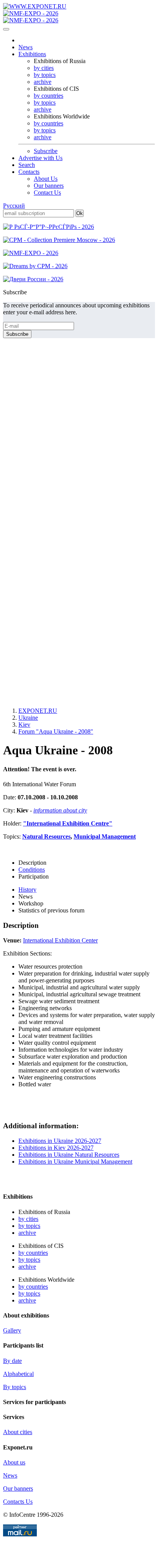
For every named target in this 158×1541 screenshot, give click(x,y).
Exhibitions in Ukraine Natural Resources (68, 1154)
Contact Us (47, 192)
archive (42, 81)
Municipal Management (105, 836)
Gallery (12, 1330)
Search (26, 165)
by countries (48, 95)
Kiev (24, 724)
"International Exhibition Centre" (67, 823)
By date (12, 1361)
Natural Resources (46, 836)
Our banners (49, 185)
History (27, 889)
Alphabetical (18, 1374)
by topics (45, 75)
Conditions (31, 869)
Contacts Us (18, 1501)
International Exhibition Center (60, 940)
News (25, 47)
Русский (14, 205)
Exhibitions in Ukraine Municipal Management (75, 1161)
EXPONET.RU (37, 710)
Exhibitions (32, 54)
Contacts (29, 171)
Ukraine (28, 717)
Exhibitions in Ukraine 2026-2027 (59, 1140)
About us (14, 1462)
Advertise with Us (40, 158)
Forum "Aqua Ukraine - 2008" (55, 731)
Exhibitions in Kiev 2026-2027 (56, 1147)
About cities (17, 1432)
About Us (46, 178)
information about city (60, 810)
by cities (44, 68)
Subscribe (46, 151)
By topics (14, 1387)
